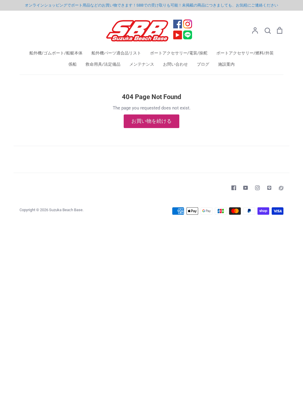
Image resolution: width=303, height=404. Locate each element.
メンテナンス (141, 64)
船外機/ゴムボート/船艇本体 (56, 53)
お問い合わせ (175, 64)
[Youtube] (246, 188)
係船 (72, 64)
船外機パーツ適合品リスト (116, 53)
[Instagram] (257, 188)
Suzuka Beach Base (66, 210)
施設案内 (226, 64)
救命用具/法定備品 (103, 64)
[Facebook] (234, 188)
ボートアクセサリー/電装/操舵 (178, 53)
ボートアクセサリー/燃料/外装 (245, 53)
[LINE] (269, 188)
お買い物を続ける (151, 121)
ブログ (203, 64)
